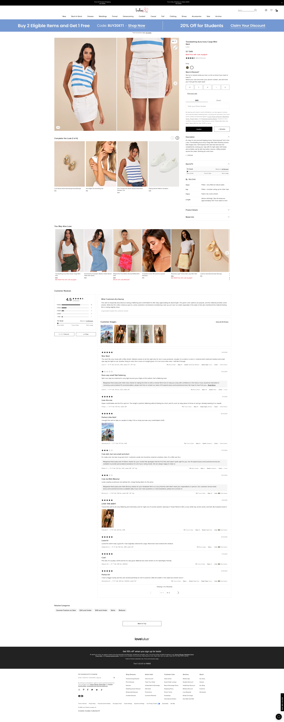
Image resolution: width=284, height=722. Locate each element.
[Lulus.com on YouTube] (96, 690)
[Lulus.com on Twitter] (92, 690)
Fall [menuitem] (162, 16)
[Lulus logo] (142, 10)
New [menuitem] (64, 16)
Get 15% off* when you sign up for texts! (142, 651)
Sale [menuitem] (208, 16)
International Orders (170, 699)
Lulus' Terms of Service (215, 116)
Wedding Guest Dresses (133, 689)
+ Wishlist (222, 129)
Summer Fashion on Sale (66, 610)
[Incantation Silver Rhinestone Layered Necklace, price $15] (156, 250)
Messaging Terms (189, 654)
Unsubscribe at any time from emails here (97, 686)
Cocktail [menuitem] (142, 16)
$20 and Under (85, 610)
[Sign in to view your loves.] (271, 10)
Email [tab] (219, 100)
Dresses (128, 685)
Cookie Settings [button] (128, 703)
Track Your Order (150, 682)
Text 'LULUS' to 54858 (142, 664)
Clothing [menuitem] (173, 16)
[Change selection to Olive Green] (187, 67)
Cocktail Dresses (131, 695)
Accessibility (165, 703)
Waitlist (198, 129)
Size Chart (192, 179)
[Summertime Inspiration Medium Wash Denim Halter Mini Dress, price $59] (98, 250)
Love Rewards (187, 692)
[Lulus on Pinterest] (84, 690)
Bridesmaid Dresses (132, 692)
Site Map (173, 703)
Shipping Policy (168, 689)
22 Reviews (225, 169)
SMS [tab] (196, 100)
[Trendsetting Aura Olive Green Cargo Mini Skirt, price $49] (69, 250)
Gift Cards (148, 689)
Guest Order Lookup (170, 682)
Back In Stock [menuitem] (76, 16)
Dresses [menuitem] (90, 16)
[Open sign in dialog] (266, 10)
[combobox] (64, 334)
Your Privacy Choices (152, 703)
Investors (202, 689)
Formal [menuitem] (115, 16)
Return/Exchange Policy (171, 685)
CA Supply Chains (117, 703)
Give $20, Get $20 (188, 699)
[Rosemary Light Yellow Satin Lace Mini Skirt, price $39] (185, 250)
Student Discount (188, 682)
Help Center (168, 678)
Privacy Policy (194, 119)
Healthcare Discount (189, 685)
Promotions (148, 692)
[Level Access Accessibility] (81, 696)
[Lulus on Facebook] (88, 690)
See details (148, 32)
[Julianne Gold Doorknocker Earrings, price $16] (214, 250)
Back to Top (142, 623)
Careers (201, 682)
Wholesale (202, 692)
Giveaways (167, 695)
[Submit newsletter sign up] (114, 677)
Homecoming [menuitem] (128, 16)
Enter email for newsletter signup (89, 677)
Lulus (187, 47)
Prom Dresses (130, 682)
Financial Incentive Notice (209, 119)
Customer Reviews (150, 695)
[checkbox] (75, 305)
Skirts (113, 610)
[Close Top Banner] (282, 3)
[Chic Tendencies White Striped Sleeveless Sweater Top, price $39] (132, 164)
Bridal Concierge (188, 695)
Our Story (202, 678)
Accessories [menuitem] (196, 16)
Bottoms (122, 610)
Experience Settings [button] (139, 703)
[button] (174, 41)
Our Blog (202, 685)
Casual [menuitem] (153, 16)
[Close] (282, 694)
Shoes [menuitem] (184, 16)
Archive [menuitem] (218, 16)
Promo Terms (168, 692)
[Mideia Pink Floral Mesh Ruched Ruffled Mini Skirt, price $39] (127, 250)
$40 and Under (101, 610)
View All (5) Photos (222, 322)
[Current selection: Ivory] (191, 67)
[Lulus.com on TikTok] (101, 690)
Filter (87, 334)
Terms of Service (179, 654)
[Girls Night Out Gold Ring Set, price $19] (101, 164)
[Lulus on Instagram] (80, 690)
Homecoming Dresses (132, 678)
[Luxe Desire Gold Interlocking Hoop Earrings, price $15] (69, 164)
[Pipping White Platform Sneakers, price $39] (164, 164)
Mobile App (186, 678)
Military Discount (188, 689)
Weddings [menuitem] (103, 16)
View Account (149, 678)
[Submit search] (255, 10)
